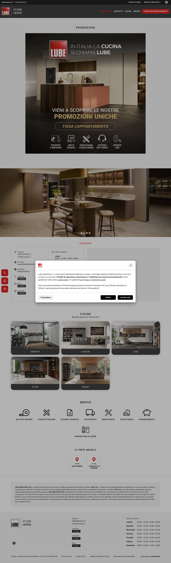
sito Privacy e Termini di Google (93, 280)
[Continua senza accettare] (131, 265)
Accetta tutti (125, 297)
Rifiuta (108, 297)
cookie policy (63, 280)
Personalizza (46, 297)
